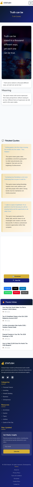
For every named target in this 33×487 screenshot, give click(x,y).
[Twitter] (7, 377)
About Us (16, 470)
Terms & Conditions (16, 475)
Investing (4, 390)
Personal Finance (7, 387)
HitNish (16, 466)
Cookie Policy (16, 481)
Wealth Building (6, 393)
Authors (4, 419)
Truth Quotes (16, 16)
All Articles (5, 410)
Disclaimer (16, 478)
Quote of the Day (7, 422)
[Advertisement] (16, 121)
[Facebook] (3, 377)
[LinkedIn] (12, 377)
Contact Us (16, 484)
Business (4, 396)
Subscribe (16, 451)
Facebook (7, 288)
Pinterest (16, 292)
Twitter (15, 288)
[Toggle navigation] (31, 3)
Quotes (4, 413)
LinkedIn (22, 288)
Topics (4, 416)
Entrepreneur (6, 400)
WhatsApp (8, 292)
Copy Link (24, 292)
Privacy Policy (16, 473)
